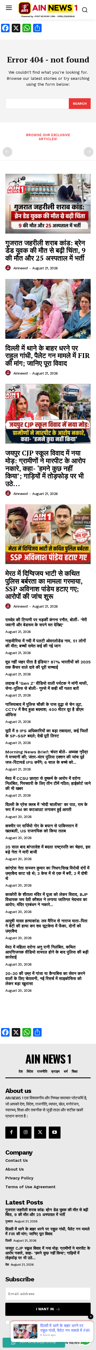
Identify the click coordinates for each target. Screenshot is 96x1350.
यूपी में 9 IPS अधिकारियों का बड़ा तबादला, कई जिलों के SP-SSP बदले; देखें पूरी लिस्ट (46, 733)
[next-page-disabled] (88, 152)
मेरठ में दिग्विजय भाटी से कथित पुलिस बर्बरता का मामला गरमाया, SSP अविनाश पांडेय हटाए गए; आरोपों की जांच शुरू (44, 585)
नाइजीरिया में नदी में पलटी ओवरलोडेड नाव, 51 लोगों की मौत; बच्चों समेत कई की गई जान (45, 643)
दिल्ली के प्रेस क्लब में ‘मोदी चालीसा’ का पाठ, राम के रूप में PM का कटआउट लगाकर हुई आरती (46, 807)
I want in (45, 1309)
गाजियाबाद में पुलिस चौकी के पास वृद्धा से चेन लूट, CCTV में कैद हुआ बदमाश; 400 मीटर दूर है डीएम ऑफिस (44, 709)
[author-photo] (8, 268)
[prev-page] (7, 152)
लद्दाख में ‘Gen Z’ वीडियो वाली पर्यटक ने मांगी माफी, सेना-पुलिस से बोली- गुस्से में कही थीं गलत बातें (46, 686)
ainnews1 (20, 268)
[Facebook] (11, 1132)
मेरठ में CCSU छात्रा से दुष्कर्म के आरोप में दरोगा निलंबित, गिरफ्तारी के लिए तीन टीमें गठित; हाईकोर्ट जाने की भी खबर (48, 783)
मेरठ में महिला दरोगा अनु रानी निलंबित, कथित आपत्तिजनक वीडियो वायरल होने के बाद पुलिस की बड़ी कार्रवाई (47, 952)
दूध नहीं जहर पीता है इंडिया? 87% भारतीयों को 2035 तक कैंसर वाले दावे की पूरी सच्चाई (48, 664)
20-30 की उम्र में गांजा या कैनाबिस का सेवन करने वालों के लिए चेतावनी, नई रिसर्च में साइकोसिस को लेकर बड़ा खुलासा (45, 978)
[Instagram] (25, 1132)
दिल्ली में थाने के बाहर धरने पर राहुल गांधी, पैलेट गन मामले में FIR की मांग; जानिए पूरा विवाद (47, 355)
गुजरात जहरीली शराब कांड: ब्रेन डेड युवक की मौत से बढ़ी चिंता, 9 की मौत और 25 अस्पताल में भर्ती (45, 250)
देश (7, 1264)
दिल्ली (8, 1240)
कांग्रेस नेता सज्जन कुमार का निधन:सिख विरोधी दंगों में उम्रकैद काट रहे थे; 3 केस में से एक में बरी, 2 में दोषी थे (47, 873)
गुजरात (9, 1221)
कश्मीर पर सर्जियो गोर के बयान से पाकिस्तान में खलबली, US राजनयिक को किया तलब (41, 828)
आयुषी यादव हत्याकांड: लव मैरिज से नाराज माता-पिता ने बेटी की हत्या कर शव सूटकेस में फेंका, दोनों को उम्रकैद (46, 926)
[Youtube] (55, 1132)
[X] (40, 1132)
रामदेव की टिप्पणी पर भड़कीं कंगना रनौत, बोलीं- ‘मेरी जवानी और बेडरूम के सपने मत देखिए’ (46, 622)
